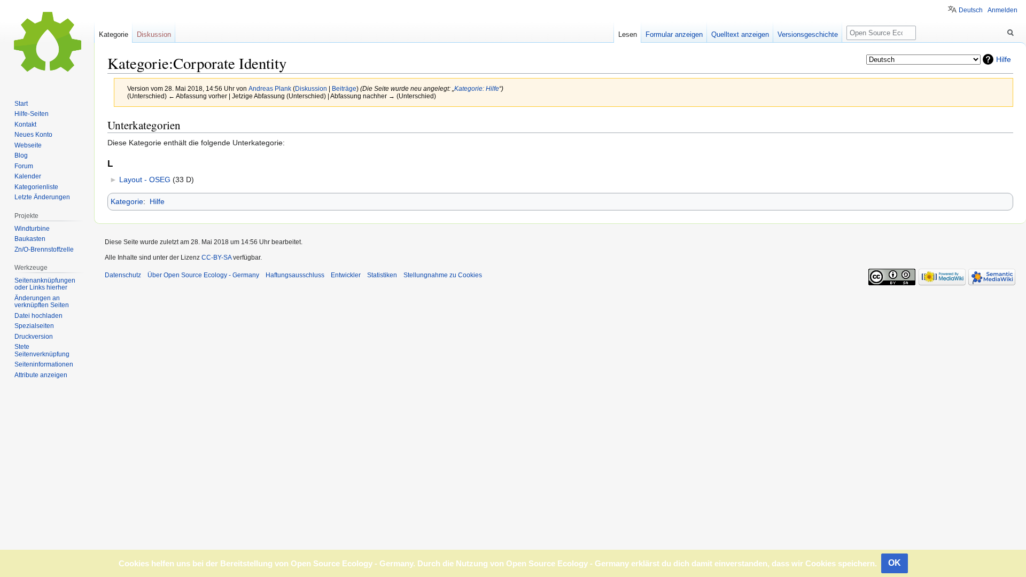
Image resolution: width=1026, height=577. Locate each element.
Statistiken (382, 275)
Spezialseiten (34, 326)
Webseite (28, 145)
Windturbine (32, 228)
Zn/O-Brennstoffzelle (44, 249)
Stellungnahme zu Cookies (442, 275)
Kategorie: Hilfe (476, 88)
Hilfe (1003, 59)
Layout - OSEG (144, 179)
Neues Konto (33, 134)
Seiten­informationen (43, 364)
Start (21, 103)
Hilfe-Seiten (31, 114)
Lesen (627, 34)
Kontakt (25, 124)
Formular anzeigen (674, 34)
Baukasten (29, 239)
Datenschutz (123, 275)
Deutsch (971, 10)
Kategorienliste (36, 187)
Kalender (27, 176)
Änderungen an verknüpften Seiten (41, 301)
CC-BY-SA (216, 257)
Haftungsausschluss (295, 275)
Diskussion (311, 88)
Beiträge (344, 88)
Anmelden (1002, 10)
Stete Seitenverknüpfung (41, 350)
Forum (23, 166)
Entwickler (346, 275)
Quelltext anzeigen (740, 34)
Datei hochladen (38, 315)
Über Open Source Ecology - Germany (203, 275)
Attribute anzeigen (40, 375)
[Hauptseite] (47, 42)
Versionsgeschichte (808, 34)
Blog (21, 155)
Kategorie (127, 201)
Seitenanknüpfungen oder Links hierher (44, 284)
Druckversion (33, 336)
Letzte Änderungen (42, 197)
